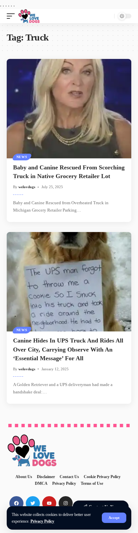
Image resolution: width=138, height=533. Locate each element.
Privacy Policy (42, 521)
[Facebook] (16, 503)
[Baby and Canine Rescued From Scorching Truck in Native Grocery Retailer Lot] (69, 109)
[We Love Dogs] (29, 16)
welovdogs (26, 187)
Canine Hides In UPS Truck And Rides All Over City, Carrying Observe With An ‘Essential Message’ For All (68, 349)
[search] (108, 16)
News (21, 157)
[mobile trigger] (12, 16)
